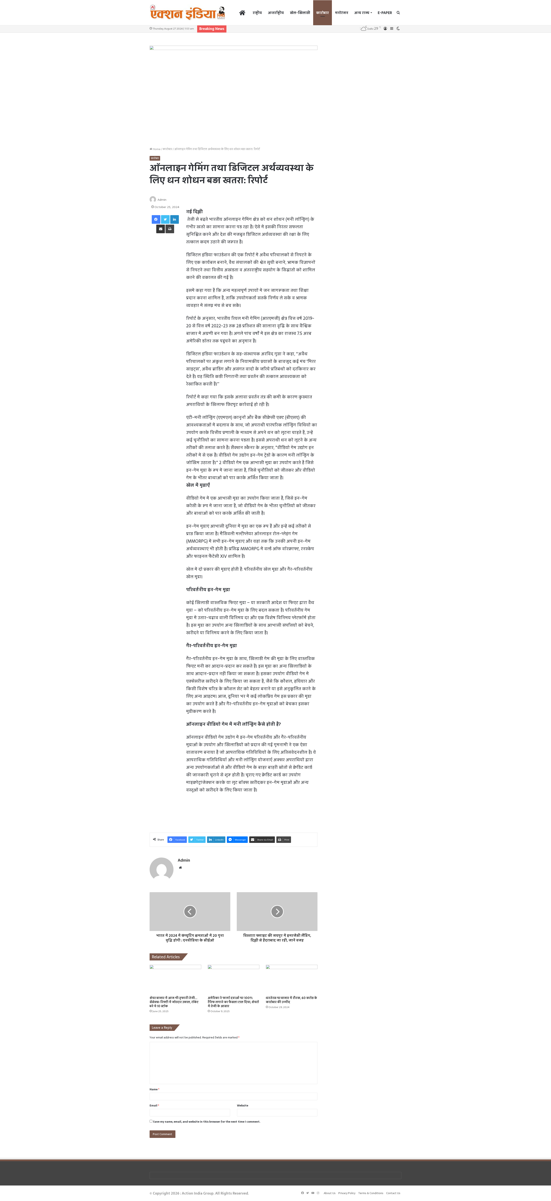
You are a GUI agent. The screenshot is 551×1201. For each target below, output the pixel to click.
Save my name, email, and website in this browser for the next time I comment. (206, 1121)
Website (242, 1105)
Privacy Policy (346, 1193)
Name (154, 1089)
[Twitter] (165, 219)
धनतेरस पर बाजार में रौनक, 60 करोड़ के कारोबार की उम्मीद (291, 1000)
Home (156, 149)
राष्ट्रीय (257, 13)
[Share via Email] (160, 229)
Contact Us (393, 1193)
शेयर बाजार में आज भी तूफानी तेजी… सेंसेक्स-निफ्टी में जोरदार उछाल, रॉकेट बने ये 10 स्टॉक (174, 1002)
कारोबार (322, 13)
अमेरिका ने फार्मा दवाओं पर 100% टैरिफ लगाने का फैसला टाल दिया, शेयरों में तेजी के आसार (233, 1002)
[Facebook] (156, 219)
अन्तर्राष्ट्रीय (276, 13)
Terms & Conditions (370, 1193)
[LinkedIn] (174, 219)
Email (154, 1105)
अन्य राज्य (361, 13)
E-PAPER (385, 13)
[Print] (170, 229)
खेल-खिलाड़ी (300, 13)
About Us (330, 1193)
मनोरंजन (341, 13)
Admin (162, 199)
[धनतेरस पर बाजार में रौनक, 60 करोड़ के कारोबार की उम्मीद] (291, 979)
